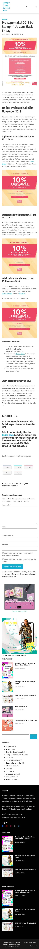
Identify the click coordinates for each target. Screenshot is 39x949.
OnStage (9, 771)
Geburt (8, 757)
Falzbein (22, 294)
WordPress (15, 946)
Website (5, 544)
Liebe (8, 769)
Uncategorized (11, 774)
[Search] (33, 736)
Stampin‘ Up (14, 485)
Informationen (6, 485)
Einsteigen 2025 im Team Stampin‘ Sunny (25, 682)
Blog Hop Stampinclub (14, 752)
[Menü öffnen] (17, 6)
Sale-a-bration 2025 (21, 706)
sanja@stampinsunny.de (16, 817)
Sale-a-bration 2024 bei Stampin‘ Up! (26, 720)
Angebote (4, 19)
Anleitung (9, 749)
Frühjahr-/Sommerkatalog (15, 755)
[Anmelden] (26, 6)
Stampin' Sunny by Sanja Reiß (6, 6)
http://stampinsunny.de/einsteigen (14, 655)
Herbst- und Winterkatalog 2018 (18, 484)
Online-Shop (20, 354)
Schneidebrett (7, 294)
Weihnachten (10, 777)
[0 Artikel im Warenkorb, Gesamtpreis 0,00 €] (36, 6)
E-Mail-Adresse (8, 536)
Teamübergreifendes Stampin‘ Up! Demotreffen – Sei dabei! (25, 664)
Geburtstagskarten (13, 760)
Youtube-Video (11, 779)
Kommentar (6, 505)
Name (4, 527)
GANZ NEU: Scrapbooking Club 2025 (25, 695)
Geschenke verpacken (14, 763)
